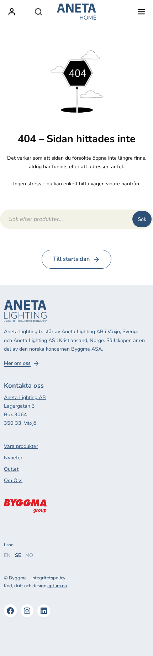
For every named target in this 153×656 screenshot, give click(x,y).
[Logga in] (12, 12)
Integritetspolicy (48, 578)
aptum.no (57, 586)
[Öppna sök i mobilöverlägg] (38, 12)
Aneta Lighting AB (25, 397)
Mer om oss (17, 363)
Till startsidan (71, 259)
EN (7, 555)
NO (29, 555)
